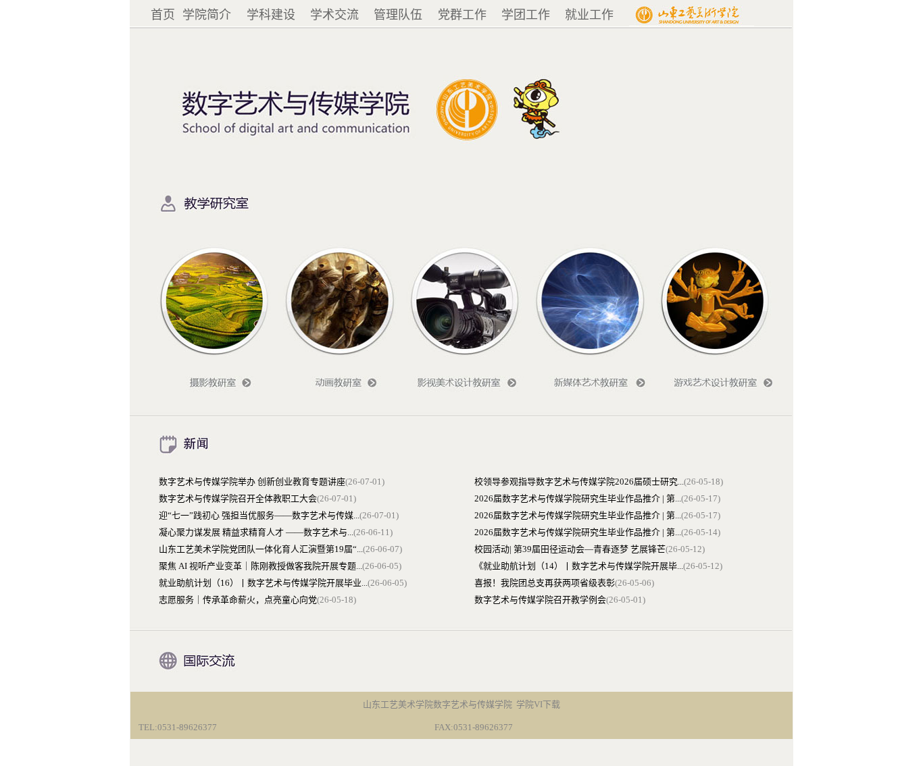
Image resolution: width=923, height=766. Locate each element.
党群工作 (462, 15)
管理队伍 (398, 15)
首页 (163, 15)
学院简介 (206, 15)
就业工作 (589, 15)
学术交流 (334, 15)
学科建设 (271, 15)
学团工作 (525, 15)
